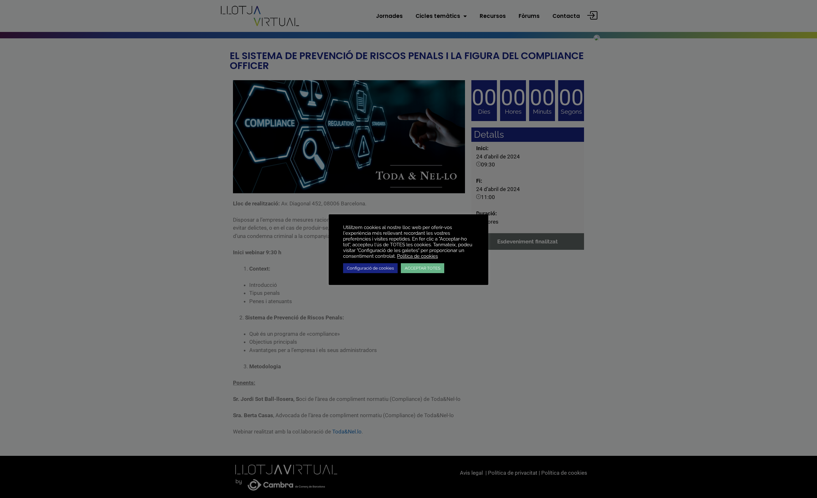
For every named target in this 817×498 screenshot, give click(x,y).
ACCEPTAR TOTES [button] (422, 268)
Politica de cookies (417, 256)
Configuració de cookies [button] (370, 268)
